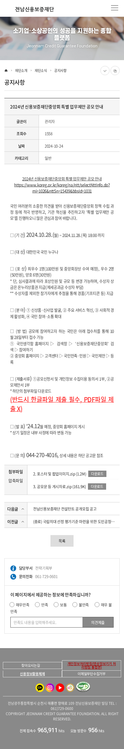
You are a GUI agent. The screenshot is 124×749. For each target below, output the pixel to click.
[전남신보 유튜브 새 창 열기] (60, 687)
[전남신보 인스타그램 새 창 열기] (50, 687)
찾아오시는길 (30, 665)
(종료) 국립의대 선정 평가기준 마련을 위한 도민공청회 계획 (75, 521)
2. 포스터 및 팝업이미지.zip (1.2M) (59, 473)
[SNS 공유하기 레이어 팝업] (105, 70)
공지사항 (60, 70)
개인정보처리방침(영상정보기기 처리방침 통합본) (91, 665)
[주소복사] (115, 70)
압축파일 (15, 480)
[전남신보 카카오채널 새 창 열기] (39, 687)
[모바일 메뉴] (114, 7)
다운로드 (97, 473)
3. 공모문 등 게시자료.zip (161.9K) (59, 486)
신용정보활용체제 (32, 674)
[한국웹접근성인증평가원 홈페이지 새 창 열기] (83, 687)
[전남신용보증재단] (30, 9)
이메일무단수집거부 (92, 674)
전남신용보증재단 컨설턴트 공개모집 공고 (65, 508)
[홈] (6, 70)
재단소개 (21, 70)
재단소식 (41, 70)
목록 (62, 540)
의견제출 (97, 622)
